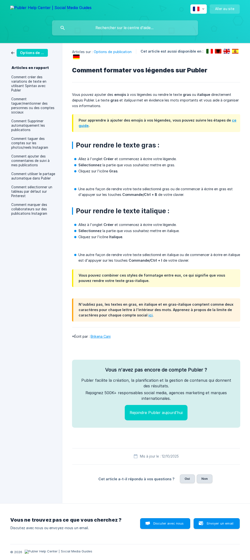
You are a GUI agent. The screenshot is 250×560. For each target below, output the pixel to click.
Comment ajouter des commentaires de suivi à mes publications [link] (30, 160)
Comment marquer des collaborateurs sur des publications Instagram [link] (29, 209)
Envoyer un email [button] (220, 523)
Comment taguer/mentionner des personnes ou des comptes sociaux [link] (32, 105)
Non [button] (204, 479)
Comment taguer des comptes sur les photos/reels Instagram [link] (29, 143)
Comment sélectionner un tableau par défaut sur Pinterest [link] (31, 191)
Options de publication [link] (113, 52)
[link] (29, 52)
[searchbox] (125, 27)
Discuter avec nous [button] (168, 523)
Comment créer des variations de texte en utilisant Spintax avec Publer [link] (28, 83)
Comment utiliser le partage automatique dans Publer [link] (33, 176)
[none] (51, 8)
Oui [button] (187, 479)
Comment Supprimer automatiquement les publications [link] (28, 125)
